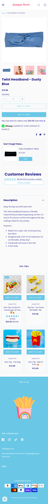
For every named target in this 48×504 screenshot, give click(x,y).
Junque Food (12, 304)
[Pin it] (44, 134)
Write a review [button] (24, 182)
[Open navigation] (3, 5)
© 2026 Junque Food (17, 498)
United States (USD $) (23, 481)
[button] (6, 70)
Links (4, 466)
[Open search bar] (39, 5)
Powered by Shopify (31, 498)
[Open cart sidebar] (45, 5)
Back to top (24, 382)
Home (4, 13)
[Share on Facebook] (36, 134)
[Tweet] (40, 134)
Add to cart (24, 106)
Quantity (5, 94)
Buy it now (24, 114)
